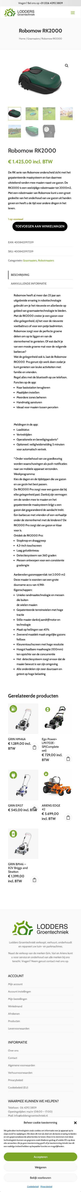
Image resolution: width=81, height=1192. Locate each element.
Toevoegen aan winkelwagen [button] (34, 747)
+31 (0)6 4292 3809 (51, 3)
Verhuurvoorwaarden (20, 1072)
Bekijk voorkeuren (40, 1177)
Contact (12, 1058)
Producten (14, 1021)
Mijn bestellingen (17, 999)
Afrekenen (14, 1013)
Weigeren (40, 1167)
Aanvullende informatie (29, 283)
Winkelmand (15, 1006)
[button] (75, 1123)
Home (22, 38)
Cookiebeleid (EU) (18, 1087)
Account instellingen (19, 991)
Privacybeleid (46, 1186)
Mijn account (15, 984)
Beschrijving (20, 275)
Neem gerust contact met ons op (49, 961)
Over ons (13, 1050)
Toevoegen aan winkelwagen (39, 226)
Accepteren (40, 1157)
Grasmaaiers (33, 38)
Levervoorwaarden (18, 1028)
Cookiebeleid (33, 1186)
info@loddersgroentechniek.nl (31, 1115)
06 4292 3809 (28, 1107)
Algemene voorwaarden (21, 1065)
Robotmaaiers (46, 260)
